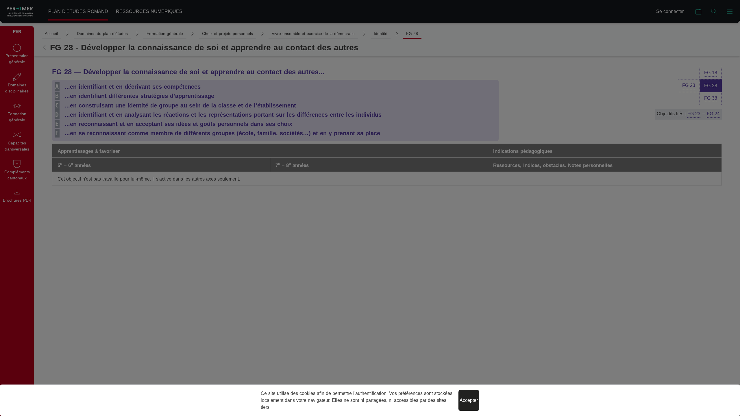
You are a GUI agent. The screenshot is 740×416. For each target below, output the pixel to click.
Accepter (469, 400)
